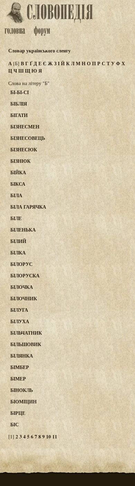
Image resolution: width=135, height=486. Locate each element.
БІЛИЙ (18, 241)
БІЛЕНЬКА (23, 229)
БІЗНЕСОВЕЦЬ (27, 138)
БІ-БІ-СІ (19, 92)
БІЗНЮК (20, 161)
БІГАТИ (19, 115)
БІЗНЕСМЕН (24, 126)
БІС (14, 424)
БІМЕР (18, 378)
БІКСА (17, 183)
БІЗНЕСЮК (23, 149)
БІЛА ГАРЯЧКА (28, 206)
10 (48, 436)
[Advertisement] (108, 118)
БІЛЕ (16, 218)
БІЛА (16, 195)
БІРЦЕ (17, 413)
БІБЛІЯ (18, 103)
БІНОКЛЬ (21, 390)
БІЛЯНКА (21, 355)
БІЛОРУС (21, 264)
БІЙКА (18, 172)
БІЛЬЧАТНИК (26, 332)
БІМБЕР (19, 367)
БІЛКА (18, 252)
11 (54, 436)
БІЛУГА (19, 309)
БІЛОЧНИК (23, 298)
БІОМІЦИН (23, 401)
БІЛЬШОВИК (25, 344)
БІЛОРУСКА (24, 275)
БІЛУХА (19, 321)
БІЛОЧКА (21, 287)
